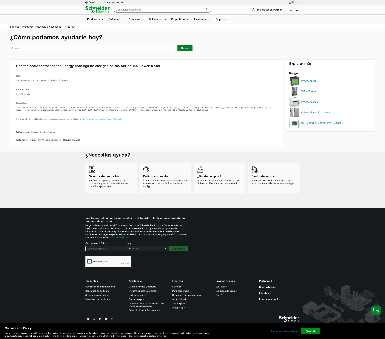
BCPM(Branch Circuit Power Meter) (321, 122)
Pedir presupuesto (138, 295)
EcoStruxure (222, 287)
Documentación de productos (100, 287)
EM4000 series (309, 91)
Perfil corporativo (180, 291)
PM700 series (308, 80)
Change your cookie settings (284, 331)
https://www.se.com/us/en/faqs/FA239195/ (102, 119)
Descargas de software (97, 291)
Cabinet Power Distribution (315, 112)
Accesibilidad (179, 299)
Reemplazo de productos (97, 299)
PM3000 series (309, 101)
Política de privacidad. (119, 237)
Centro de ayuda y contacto (142, 287)
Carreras (176, 287)
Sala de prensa (179, 303)
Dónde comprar (136, 299)
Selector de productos (96, 295)
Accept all (310, 331)
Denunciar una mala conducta (187, 295)
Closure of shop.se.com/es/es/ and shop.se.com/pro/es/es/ (146, 304)
